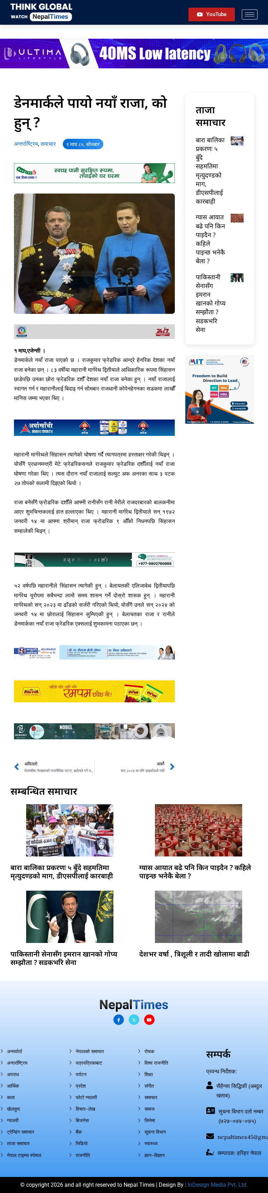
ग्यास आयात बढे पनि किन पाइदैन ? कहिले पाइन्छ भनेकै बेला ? (195, 872)
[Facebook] (118, 1019)
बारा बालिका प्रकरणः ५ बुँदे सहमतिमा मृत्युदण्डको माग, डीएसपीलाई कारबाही (210, 170)
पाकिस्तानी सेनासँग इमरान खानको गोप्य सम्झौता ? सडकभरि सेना (210, 303)
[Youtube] (149, 1019)
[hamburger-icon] (250, 14)
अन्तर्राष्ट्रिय (26, 144)
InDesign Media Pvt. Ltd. (218, 1184)
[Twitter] (134, 1019)
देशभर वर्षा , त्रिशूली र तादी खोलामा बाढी (194, 954)
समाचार (48, 144)
